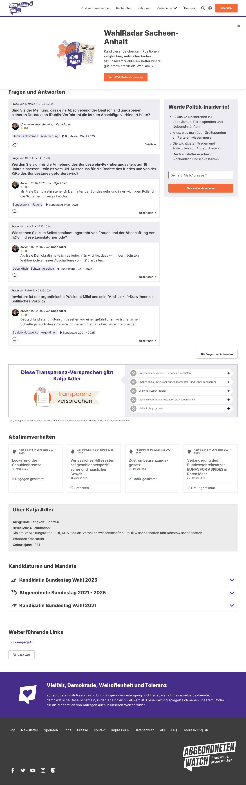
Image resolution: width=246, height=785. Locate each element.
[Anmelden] (210, 8)
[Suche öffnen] (203, 8)
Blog (11, 730)
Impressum (120, 730)
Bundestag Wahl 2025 (80, 136)
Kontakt (100, 730)
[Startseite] (21, 8)
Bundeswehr (21, 204)
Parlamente (164, 8)
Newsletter (29, 730)
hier (127, 420)
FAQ (174, 730)
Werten (129, 705)
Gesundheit (20, 268)
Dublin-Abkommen (25, 136)
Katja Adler (63, 124)
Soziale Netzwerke (25, 332)
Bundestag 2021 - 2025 (77, 269)
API (162, 730)
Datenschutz (144, 730)
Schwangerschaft (42, 268)
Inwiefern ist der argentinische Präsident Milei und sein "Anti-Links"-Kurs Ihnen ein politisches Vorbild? (83, 299)
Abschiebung (50, 136)
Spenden (51, 730)
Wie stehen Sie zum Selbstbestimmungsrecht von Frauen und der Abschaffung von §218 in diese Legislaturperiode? (83, 235)
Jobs (67, 730)
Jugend (37, 204)
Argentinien (48, 332)
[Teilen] (14, 144)
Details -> (150, 144)
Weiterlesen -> (147, 212)
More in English (196, 730)
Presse (82, 730)
